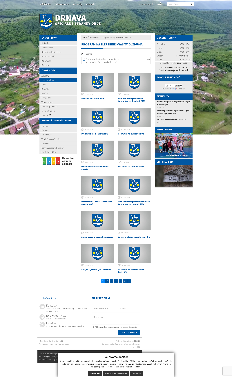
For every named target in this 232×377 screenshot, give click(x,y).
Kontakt (91, 4)
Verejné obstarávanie (50, 139)
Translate (181, 88)
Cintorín (45, 115)
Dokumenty (46, 60)
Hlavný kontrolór (48, 56)
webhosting (43, 357)
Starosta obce (47, 47)
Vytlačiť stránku (55, 341)
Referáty (45, 89)
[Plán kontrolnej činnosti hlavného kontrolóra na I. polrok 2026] (134, 185)
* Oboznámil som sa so (116, 327)
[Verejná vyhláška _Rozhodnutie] (97, 253)
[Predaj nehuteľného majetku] (97, 117)
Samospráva (62, 4)
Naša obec (47, 4)
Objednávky (46, 134)
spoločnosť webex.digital (48, 359)
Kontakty (45, 65)
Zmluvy (44, 126)
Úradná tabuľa (48, 80)
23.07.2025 (89, 265)
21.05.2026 (125, 94)
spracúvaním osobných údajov (125, 327)
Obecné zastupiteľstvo (51, 52)
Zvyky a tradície (48, 110)
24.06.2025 (125, 265)
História (44, 93)
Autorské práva (63, 344)
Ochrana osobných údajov (52, 147)
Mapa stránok (44, 341)
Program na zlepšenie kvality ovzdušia (117, 37)
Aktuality (78, 4)
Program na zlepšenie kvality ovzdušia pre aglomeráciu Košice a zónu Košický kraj (102, 60)
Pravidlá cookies (48, 152)
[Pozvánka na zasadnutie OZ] (97, 82)
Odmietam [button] (136, 373)
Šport (43, 84)
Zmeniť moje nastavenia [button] (116, 373)
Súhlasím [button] (95, 373)
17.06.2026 (89, 94)
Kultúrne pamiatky (49, 106)
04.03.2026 (89, 162)
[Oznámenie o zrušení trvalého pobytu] (97, 150)
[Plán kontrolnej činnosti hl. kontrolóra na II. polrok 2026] (134, 82)
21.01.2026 (125, 162)
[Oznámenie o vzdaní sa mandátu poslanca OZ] (97, 185)
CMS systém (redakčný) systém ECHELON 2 (54, 354)
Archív (44, 143)
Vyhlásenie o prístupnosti (48, 344)
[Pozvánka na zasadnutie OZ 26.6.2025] (134, 253)
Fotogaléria (46, 97)
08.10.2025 (89, 233)
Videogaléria (46, 102)
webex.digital (53, 357)
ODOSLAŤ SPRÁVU (129, 332)
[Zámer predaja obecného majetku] (97, 220)
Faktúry (44, 130)
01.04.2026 (89, 129)
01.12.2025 (125, 197)
